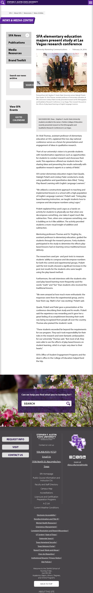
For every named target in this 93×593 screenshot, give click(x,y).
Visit (15, 447)
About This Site (46, 591)
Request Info (15, 439)
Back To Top (46, 583)
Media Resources (15, 51)
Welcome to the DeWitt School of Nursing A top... (46, 569)
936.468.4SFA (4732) (46, 451)
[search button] (68, 404)
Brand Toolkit (17, 60)
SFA (10, 13)
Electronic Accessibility (46, 515)
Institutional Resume (39, 558)
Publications (16, 42)
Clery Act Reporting (46, 554)
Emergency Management (46, 526)
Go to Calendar (19, 119)
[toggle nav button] (90, 2)
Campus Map (46, 488)
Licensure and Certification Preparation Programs (46, 498)
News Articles (38, 13)
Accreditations (46, 492)
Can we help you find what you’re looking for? (46, 394)
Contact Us (15, 455)
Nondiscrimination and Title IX (46, 519)
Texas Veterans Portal (46, 546)
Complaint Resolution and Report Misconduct (49, 530)
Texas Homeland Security (46, 542)
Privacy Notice (55, 558)
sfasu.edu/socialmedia (77, 464)
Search (30, 85)
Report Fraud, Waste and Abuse (46, 550)
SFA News (14, 35)
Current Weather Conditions (46, 507)
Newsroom (28, 13)
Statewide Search (46, 538)
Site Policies (46, 562)
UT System (40, 534)
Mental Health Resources (46, 523)
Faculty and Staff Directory (46, 484)
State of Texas (50, 534)
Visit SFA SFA (46, 573)
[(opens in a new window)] (70, 457)
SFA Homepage (46, 473)
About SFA (18, 13)
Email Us (46, 456)
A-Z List (46, 503)
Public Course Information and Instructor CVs (46, 479)
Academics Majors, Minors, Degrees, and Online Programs (46, 576)
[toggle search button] (2, 2)
